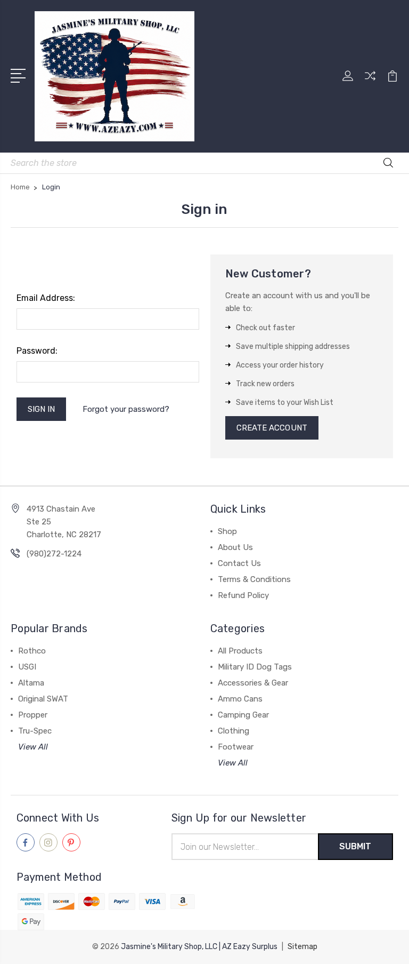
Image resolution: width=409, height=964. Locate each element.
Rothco (32, 651)
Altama (31, 683)
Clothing (233, 731)
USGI (27, 667)
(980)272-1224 (54, 554)
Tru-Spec (35, 731)
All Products (240, 651)
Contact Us (239, 563)
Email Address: (46, 298)
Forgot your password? (126, 409)
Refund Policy (243, 595)
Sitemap (302, 946)
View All (33, 747)
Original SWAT (43, 699)
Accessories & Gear (253, 683)
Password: (37, 351)
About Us (235, 547)
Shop (227, 531)
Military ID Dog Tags (255, 667)
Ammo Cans (240, 699)
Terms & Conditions (254, 579)
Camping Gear (243, 715)
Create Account (271, 428)
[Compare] (370, 82)
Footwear (235, 747)
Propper (32, 715)
